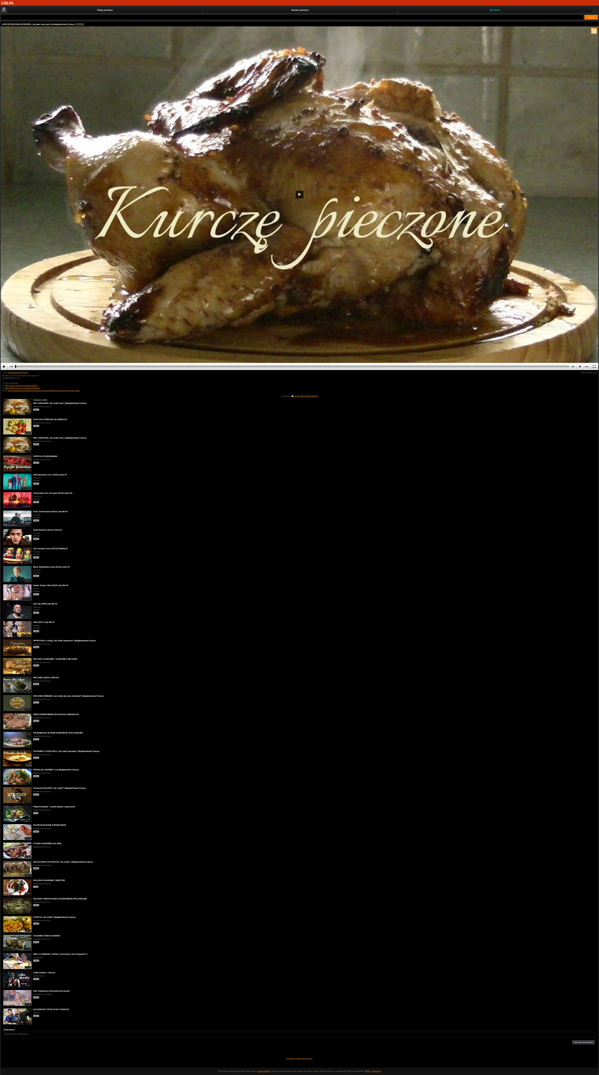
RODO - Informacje (373, 1071)
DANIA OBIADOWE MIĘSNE (306, 396)
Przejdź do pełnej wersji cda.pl (299, 1059)
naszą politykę (264, 1071)
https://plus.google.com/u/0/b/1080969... (22, 386)
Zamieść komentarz (583, 1042)
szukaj (591, 17)
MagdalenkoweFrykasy (18, 372)
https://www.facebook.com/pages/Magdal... (23, 388)
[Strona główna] (8, 3)
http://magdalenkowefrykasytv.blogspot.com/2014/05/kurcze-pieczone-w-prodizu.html (44, 391)
